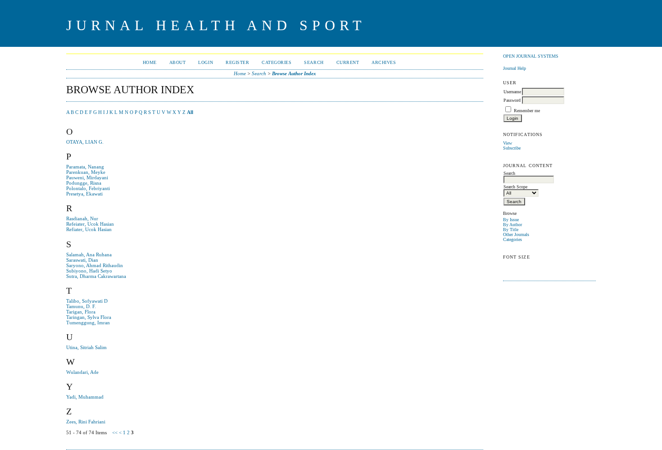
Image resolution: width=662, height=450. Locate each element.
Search (313, 62)
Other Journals (516, 234)
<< (115, 432)
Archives (384, 62)
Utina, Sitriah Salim (86, 347)
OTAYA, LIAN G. (85, 142)
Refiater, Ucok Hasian (89, 229)
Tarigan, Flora (80, 311)
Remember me (527, 110)
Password (512, 100)
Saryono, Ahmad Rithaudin (94, 265)
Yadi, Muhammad (85, 397)
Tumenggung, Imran (88, 322)
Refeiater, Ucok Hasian (90, 224)
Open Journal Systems (530, 56)
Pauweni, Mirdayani (87, 177)
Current (347, 62)
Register (237, 62)
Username (512, 91)
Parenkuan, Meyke (85, 172)
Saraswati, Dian (82, 260)
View (507, 143)
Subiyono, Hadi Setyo (89, 270)
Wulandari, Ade (82, 372)
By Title (510, 229)
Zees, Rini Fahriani (85, 421)
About (177, 62)
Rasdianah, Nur (82, 218)
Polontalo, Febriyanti (88, 188)
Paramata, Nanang (85, 166)
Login (205, 62)
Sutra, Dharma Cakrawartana (96, 276)
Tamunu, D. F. (81, 306)
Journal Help (514, 68)
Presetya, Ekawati (84, 193)
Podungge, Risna (83, 183)
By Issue (511, 219)
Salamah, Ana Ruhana (89, 254)
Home (150, 62)
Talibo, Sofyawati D (87, 301)
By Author (512, 224)
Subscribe (512, 147)
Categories (512, 239)
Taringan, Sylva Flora (88, 317)
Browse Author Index (294, 73)
